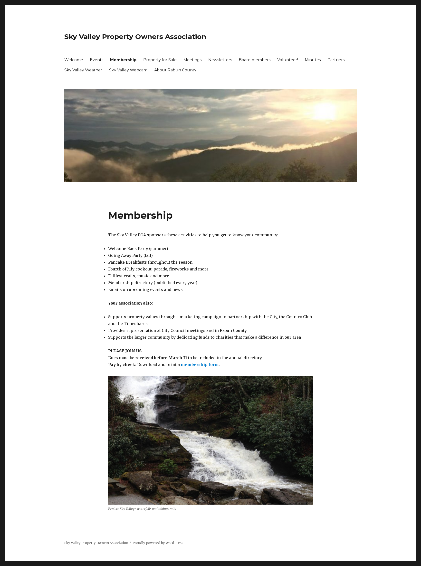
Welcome (73, 60)
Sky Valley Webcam (128, 70)
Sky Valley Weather (83, 70)
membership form (200, 364)
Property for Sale (160, 60)
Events (96, 60)
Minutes (313, 60)
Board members (254, 60)
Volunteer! (287, 60)
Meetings (192, 60)
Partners (335, 60)
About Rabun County (175, 70)
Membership (123, 60)
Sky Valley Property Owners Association (135, 36)
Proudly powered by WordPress (158, 543)
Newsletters (220, 60)
